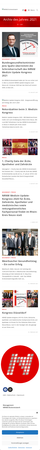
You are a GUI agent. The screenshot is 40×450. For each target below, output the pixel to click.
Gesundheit (6, 59)
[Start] (17, 24)
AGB (4, 395)
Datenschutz (21, 447)
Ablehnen (20, 438)
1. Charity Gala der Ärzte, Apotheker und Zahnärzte (17, 162)
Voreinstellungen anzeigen (20, 443)
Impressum (29, 447)
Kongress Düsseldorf (14, 312)
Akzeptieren (20, 432)
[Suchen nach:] (36, 10)
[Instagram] (10, 389)
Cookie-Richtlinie (12, 447)
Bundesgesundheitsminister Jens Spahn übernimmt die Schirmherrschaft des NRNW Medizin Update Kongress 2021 (18, 69)
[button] (37, 413)
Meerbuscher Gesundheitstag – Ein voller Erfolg (19, 262)
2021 (21, 24)
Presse (13, 59)
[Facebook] (5, 389)
